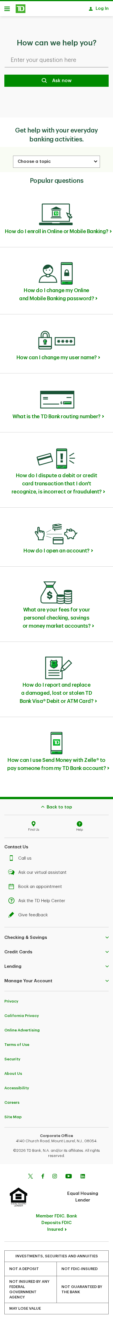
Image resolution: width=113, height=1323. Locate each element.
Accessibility (16, 1088)
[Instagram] (54, 1176)
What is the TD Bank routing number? (56, 416)
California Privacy (21, 1016)
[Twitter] (30, 1176)
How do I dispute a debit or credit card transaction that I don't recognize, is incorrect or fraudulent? (57, 483)
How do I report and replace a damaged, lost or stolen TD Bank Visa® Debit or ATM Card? (57, 693)
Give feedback (33, 915)
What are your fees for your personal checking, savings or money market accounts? (57, 618)
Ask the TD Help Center (41, 901)
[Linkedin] (83, 1176)
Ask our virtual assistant (42, 872)
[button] (56, 937)
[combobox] (56, 162)
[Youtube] (68, 1176)
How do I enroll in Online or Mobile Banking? (56, 231)
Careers (11, 1102)
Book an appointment (40, 887)
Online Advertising (22, 1030)
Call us (25, 858)
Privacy (11, 1001)
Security (12, 1059)
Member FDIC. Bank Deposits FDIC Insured (56, 1223)
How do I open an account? (56, 550)
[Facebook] (42, 1176)
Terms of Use (16, 1044)
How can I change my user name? (57, 357)
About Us (13, 1073)
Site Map (13, 1117)
